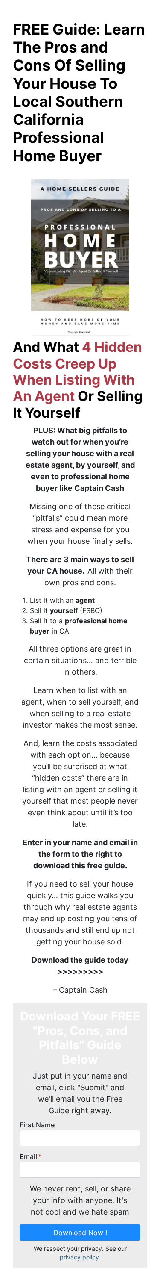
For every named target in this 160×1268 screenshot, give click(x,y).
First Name (37, 1125)
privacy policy (79, 1257)
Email (30, 1156)
